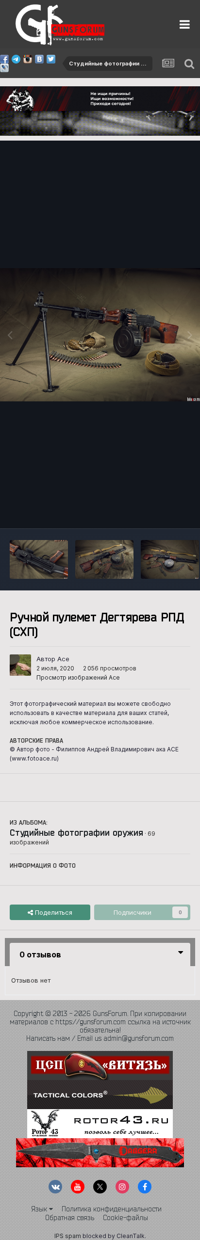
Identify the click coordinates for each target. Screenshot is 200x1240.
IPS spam (67, 1236)
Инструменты (157, 511)
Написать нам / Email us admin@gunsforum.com (100, 1038)
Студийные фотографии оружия (76, 832)
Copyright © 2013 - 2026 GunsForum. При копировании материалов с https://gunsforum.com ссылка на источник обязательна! (100, 1022)
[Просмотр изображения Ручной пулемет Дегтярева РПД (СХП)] (39, 559)
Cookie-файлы (125, 1218)
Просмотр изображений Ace (78, 677)
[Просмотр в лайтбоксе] (100, 334)
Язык (40, 1209)
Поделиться (52, 912)
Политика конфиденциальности (112, 1209)
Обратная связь (69, 1218)
